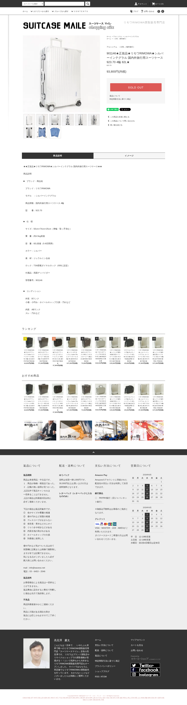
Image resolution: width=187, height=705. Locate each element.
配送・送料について (104, 650)
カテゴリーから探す (41, 11)
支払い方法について (104, 645)
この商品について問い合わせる (122, 121)
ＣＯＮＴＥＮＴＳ (81, 11)
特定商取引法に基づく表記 (120, 99)
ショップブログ (102, 671)
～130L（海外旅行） (120, 38)
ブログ (135, 11)
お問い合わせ (149, 11)
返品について (115, 96)
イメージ (129, 155)
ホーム (25, 11)
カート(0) (159, 4)
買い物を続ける (116, 125)
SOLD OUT (136, 87)
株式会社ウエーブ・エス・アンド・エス (92, 696)
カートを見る (137, 645)
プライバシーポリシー (105, 666)
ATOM (104, 676)
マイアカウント (138, 640)
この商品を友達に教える (119, 117)
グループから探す (61, 11)
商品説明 (57, 155)
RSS (97, 676)
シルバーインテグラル (131, 36)
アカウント (142, 4)
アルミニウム (117, 36)
